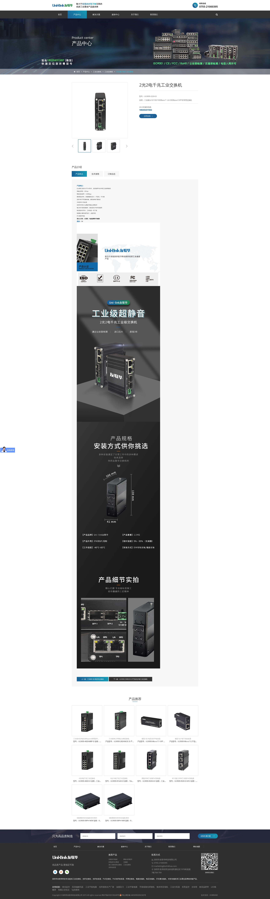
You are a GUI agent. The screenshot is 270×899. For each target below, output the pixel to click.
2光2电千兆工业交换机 (124, 71)
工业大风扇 (175, 887)
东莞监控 (185, 887)
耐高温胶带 (204, 887)
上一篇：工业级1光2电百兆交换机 (92, 679)
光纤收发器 (112, 867)
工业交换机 (97, 71)
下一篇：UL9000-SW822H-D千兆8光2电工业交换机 (130, 679)
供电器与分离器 (114, 862)
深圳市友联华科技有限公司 (165, 859)
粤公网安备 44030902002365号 (134, 895)
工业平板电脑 (91, 887)
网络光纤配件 (127, 859)
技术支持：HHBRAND (209, 895)
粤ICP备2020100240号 (110, 895)
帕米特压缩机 (162, 887)
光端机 (125, 862)
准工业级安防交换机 (115, 865)
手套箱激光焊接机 (147, 887)
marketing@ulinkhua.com (165, 866)
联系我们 (154, 14)
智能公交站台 (64, 889)
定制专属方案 (206, 836)
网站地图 (196, 846)
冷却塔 (194, 887)
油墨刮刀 (120, 887)
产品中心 (77, 14)
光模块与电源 (113, 859)
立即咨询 (147, 116)
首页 (60, 14)
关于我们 (135, 14)
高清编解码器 (77, 887)
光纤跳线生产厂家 (106, 887)
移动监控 (66, 887)
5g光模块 (75, 889)
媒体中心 (115, 14)
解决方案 (96, 14)
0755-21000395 (160, 863)
